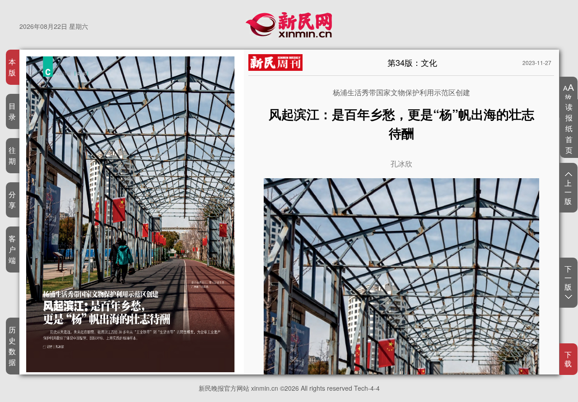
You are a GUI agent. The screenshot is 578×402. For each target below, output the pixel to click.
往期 (12, 155)
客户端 (12, 249)
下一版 (568, 278)
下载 (568, 359)
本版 (12, 67)
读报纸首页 (569, 128)
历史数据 (12, 345)
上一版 (568, 192)
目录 (12, 111)
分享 (12, 199)
